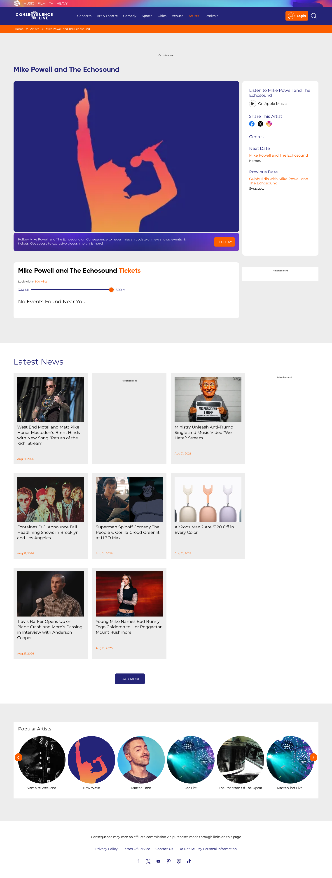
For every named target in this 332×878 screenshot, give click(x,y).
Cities (162, 16)
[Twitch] (184, 861)
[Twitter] (153, 861)
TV (51, 3)
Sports (147, 16)
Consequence (17, 3)
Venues (177, 16)
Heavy (62, 3)
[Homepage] (36, 16)
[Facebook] (143, 861)
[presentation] (18, 757)
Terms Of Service (136, 849)
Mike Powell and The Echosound (278, 155)
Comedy (129, 16)
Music (28, 3)
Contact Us (164, 849)
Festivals (211, 16)
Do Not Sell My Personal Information (207, 849)
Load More (130, 679)
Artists (194, 16)
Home (19, 29)
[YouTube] (163, 861)
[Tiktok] (194, 861)
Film (41, 3)
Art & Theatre (107, 16)
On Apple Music (272, 103)
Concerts (84, 16)
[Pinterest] (174, 861)
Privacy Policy (106, 849)
